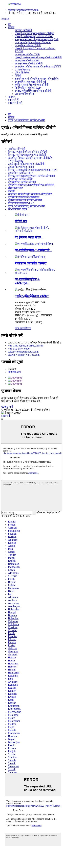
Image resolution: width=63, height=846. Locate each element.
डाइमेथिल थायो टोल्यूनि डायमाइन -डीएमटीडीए (36, 78)
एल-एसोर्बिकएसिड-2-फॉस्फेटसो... (33, 250)
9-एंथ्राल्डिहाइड (22, 69)
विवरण (28, 328)
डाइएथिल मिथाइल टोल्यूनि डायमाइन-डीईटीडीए (37, 39)
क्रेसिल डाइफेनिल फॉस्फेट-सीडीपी (32, 84)
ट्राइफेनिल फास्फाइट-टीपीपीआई (30, 81)
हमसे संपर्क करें (15, 102)
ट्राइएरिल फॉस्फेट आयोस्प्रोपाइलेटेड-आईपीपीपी (38, 66)
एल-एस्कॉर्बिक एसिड (24, 93)
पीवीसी (18, 75)
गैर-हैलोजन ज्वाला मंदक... (29, 237)
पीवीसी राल (21, 221)
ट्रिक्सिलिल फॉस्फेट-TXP (28, 87)
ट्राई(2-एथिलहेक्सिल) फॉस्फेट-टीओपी (33, 90)
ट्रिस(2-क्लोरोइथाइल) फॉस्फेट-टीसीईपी (34, 36)
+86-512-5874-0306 (19, 348)
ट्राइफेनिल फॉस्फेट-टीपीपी (28, 45)
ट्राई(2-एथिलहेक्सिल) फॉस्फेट (32, 296)
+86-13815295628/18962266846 (25, 345)
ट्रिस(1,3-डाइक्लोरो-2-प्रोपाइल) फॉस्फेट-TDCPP (32, 169)
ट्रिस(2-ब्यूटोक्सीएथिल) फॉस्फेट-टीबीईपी (34, 33)
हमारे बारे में (13, 99)
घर (9, 24)
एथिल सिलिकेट (22, 72)
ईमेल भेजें (5, 415)
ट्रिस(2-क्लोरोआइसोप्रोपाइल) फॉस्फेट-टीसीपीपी (38, 57)
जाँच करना (20, 328)
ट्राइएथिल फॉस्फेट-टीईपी (27, 60)
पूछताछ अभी (7, 406)
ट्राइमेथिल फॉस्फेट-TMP (27, 54)
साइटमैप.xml (14, 371)
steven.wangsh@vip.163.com (23, 354)
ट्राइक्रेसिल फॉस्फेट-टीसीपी (29, 63)
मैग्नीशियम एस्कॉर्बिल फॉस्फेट (31, 263)
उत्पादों (11, 27)
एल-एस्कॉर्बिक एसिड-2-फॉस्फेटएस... (27, 281)
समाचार (11, 96)
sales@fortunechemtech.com (23, 9)
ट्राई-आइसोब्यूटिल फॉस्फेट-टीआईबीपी (33, 42)
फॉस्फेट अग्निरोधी (23, 30)
